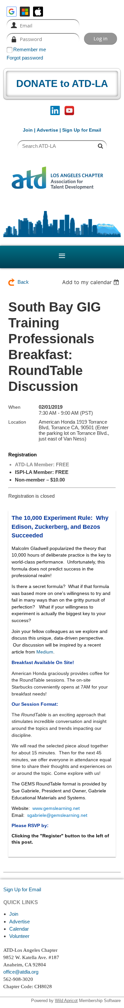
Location (17, 422)
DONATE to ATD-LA (62, 83)
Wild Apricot (66, 1000)
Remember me (29, 49)
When (14, 407)
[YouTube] (69, 110)
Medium (44, 651)
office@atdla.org (20, 972)
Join (28, 130)
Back (23, 282)
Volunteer (19, 936)
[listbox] (91, 282)
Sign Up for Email (22, 889)
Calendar (19, 929)
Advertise (47, 130)
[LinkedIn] (55, 110)
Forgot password (25, 58)
